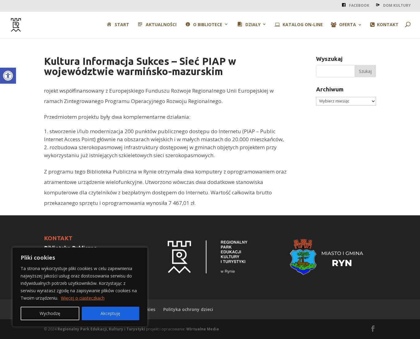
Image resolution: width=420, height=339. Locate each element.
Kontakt (387, 24)
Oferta (347, 24)
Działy (252, 24)
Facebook (359, 5)
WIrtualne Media (202, 329)
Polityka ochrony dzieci (188, 309)
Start (122, 24)
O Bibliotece (207, 24)
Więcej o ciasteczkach (83, 298)
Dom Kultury (397, 5)
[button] (8, 76)
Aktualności (161, 24)
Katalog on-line (303, 24)
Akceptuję (110, 313)
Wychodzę (50, 313)
